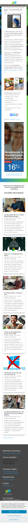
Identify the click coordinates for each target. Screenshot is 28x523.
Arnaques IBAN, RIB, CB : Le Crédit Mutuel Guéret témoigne (14, 215)
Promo (18, 119)
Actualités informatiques (17, 13)
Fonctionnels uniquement (14, 515)
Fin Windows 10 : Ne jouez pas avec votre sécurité (12, 373)
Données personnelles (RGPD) (11, 473)
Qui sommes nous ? (8, 486)
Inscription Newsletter (9, 479)
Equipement (13, 119)
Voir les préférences (14, 519)
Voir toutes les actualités (14, 174)
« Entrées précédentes (8, 437)
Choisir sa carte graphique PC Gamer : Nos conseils (12, 332)
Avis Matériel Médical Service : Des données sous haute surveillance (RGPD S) (14, 413)
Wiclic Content (9, 218)
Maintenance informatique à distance (12, 453)
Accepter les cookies (14, 511)
